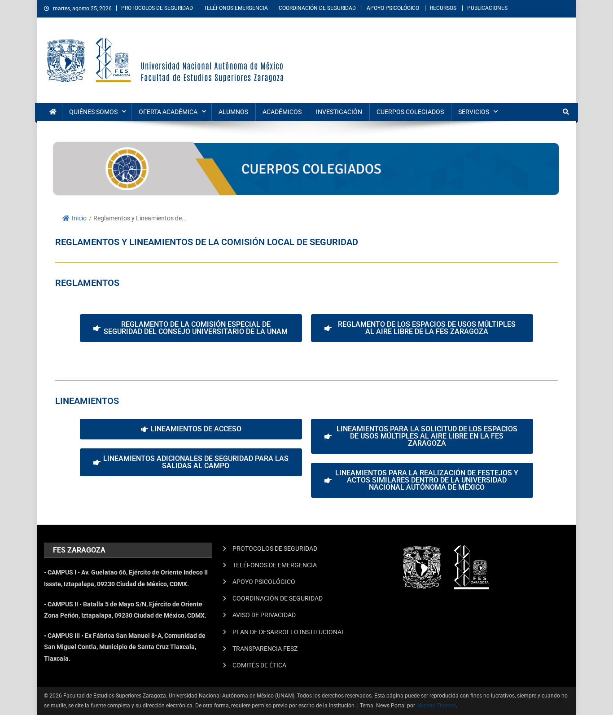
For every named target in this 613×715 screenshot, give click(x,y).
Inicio (79, 218)
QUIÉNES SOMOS (93, 111)
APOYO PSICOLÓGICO (393, 8)
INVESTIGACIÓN (339, 111)
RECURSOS (443, 8)
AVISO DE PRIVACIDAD (264, 614)
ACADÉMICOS (282, 111)
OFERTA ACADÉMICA (168, 111)
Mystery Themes (436, 705)
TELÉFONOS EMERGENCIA (236, 8)
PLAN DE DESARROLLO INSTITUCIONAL (288, 632)
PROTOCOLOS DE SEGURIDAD (157, 8)
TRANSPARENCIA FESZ (265, 648)
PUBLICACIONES (487, 8)
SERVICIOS (473, 111)
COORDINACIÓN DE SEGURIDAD (317, 8)
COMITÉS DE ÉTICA (259, 665)
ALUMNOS (233, 111)
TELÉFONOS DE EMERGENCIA (274, 565)
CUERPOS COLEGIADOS (410, 111)
